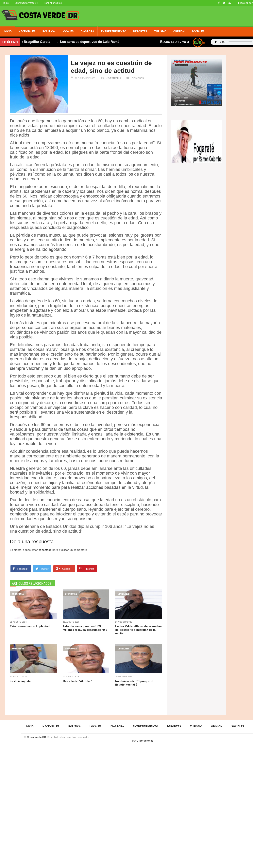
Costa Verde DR (36, 737)
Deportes (140, 31)
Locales (68, 31)
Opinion (179, 31)
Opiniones (137, 78)
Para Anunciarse (53, 3)
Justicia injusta (20, 681)
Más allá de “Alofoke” (77, 681)
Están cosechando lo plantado (30, 626)
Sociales (198, 31)
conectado (45, 549)
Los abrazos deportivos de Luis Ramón (79, 42)
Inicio (6, 3)
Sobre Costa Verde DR (26, 3)
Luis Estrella (113, 78)
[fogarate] (196, 141)
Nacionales (27, 31)
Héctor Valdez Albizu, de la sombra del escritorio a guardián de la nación (138, 630)
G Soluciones (145, 740)
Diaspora (87, 31)
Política (48, 31)
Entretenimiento (113, 31)
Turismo (160, 31)
